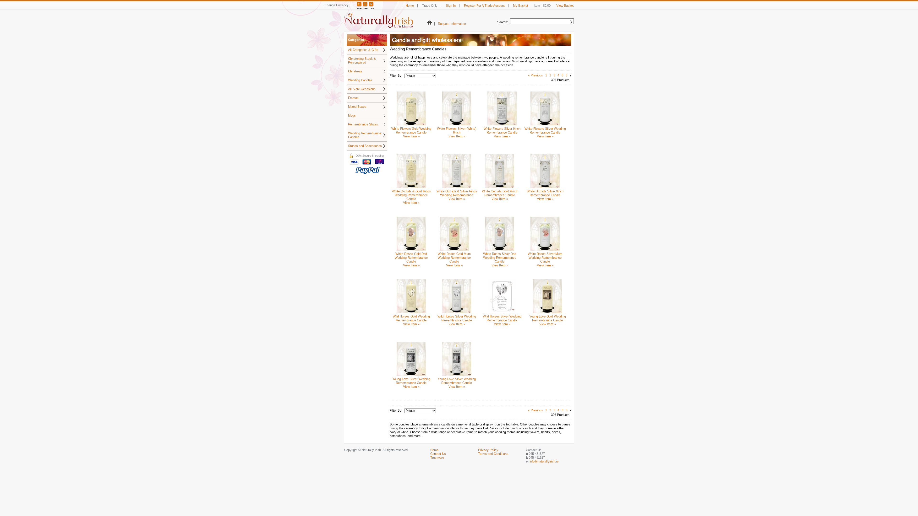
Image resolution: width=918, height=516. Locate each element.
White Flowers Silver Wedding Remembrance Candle (545, 130)
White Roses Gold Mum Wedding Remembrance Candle (454, 257)
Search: (502, 22)
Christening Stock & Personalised (362, 60)
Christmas (355, 71)
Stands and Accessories (365, 146)
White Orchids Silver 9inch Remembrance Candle (545, 193)
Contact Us (438, 454)
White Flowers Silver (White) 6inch (456, 130)
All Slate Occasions (362, 89)
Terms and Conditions (493, 454)
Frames (353, 98)
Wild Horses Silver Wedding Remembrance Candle (456, 318)
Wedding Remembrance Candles (364, 135)
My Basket (520, 5)
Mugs (352, 115)
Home (410, 5)
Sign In (451, 5)
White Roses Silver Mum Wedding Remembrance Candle (545, 257)
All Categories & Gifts (363, 50)
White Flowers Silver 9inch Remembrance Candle (502, 130)
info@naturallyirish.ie (544, 461)
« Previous (535, 75)
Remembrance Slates (363, 124)
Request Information (452, 24)
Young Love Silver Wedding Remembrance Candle (411, 381)
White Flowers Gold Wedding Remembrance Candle (411, 130)
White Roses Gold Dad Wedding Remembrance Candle (411, 257)
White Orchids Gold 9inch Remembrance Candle (499, 193)
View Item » (411, 136)
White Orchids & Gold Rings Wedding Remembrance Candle (411, 195)
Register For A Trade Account (484, 5)
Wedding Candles (360, 80)
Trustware (437, 457)
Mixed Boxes (357, 106)
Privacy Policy (488, 450)
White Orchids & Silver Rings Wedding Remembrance (457, 193)
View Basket (565, 5)
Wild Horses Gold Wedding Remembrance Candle (411, 318)
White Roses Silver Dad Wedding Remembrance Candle (499, 257)
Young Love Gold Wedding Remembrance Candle (547, 318)
